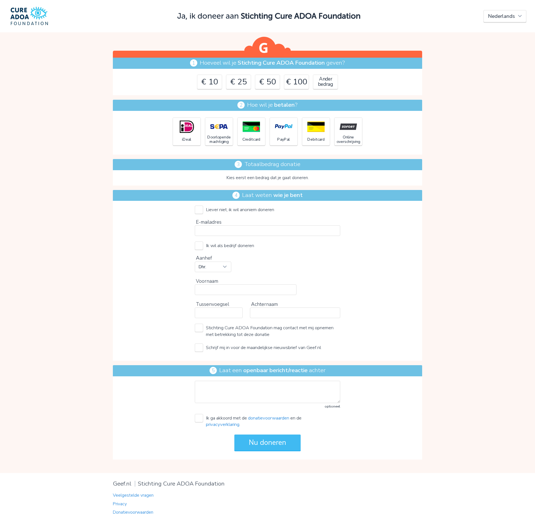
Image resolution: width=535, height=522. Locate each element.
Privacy (120, 504)
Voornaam (207, 281)
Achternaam (264, 304)
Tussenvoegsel (212, 304)
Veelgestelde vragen (133, 495)
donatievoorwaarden (268, 418)
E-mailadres (209, 222)
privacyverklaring (222, 424)
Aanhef (204, 258)
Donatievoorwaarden (133, 512)
